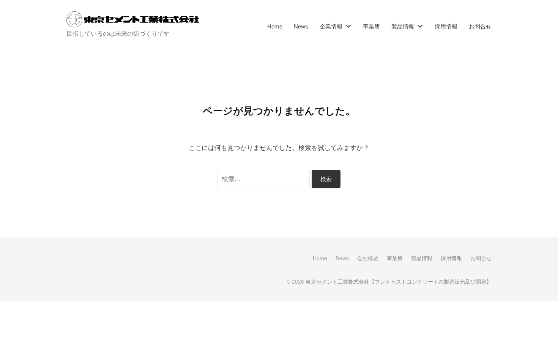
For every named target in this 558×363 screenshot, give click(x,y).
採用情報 (446, 26)
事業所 (371, 26)
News (301, 26)
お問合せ (480, 26)
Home (274, 26)
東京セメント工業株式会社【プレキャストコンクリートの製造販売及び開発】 (399, 282)
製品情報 (402, 26)
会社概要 (367, 258)
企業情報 (331, 26)
